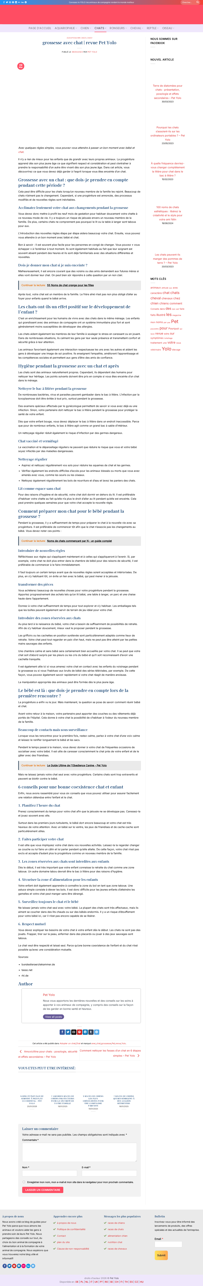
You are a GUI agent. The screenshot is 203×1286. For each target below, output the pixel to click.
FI (122, 1281)
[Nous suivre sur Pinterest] (13, 2)
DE (77, 1281)
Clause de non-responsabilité (73, 1248)
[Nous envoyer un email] (10, 2)
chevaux (167, 298)
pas (168, 322)
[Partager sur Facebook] (62, 1032)
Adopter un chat (76, 37)
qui (181, 329)
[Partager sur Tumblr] (91, 1032)
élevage (176, 349)
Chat (89, 37)
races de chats (116, 1229)
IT (91, 1281)
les (169, 314)
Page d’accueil (40, 28)
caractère (156, 293)
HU (142, 1281)
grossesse (106, 1043)
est (177, 309)
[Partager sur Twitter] (68, 1032)
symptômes (157, 338)
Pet (113, 1043)
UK (96, 1281)
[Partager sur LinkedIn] (85, 1032)
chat (20, 151)
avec (93, 1043)
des (168, 308)
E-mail (86, 1167)
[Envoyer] (197, 2)
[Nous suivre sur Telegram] (26, 2)
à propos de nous (66, 1223)
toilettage (168, 338)
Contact (61, 1235)
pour (164, 328)
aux (170, 288)
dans (162, 309)
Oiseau (167, 28)
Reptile (152, 28)
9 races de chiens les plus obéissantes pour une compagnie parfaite (93, 1101)
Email (159, 1238)
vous (178, 343)
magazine (176, 315)
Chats (99, 28)
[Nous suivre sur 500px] (22, 2)
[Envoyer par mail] (73, 1032)
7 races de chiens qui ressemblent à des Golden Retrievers (124, 1099)
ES (131, 1281)
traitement (156, 342)
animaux (156, 287)
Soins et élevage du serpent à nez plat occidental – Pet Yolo (32, 1099)
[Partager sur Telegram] (96, 1032)
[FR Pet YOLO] (101, 14)
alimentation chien (118, 1235)
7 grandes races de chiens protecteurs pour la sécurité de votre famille (62, 1099)
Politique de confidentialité (71, 1229)
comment (176, 303)
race (152, 334)
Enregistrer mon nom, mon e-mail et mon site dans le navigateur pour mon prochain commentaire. (80, 1182)
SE (111, 1281)
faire (182, 309)
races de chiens (116, 1223)
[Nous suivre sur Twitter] (7, 2)
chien (155, 303)
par (165, 322)
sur (172, 333)
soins (166, 333)
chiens (164, 303)
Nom (25, 1167)
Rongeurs (117, 28)
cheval (156, 298)
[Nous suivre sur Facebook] (4, 2)
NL (86, 1281)
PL (82, 1281)
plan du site (63, 1242)
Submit (161, 1255)
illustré (160, 315)
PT (101, 1281)
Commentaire (30, 1140)
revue (118, 1043)
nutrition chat (115, 1242)
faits (153, 315)
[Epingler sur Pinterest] (79, 1032)
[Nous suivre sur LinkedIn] (16, 2)
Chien (85, 28)
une (165, 343)
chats (175, 292)
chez (176, 298)
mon (153, 322)
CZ (136, 1281)
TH (126, 1281)
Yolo (123, 1043)
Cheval (135, 28)
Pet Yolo (92, 52)
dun (173, 309)
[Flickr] (19, 2)
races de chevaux (117, 1248)
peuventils (155, 329)
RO (106, 1281)
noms (159, 322)
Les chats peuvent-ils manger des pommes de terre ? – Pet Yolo (167, 258)
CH (116, 1281)
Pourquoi (173, 328)
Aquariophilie (65, 28)
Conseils (155, 309)
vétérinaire (156, 349)
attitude (165, 288)
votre (171, 342)
